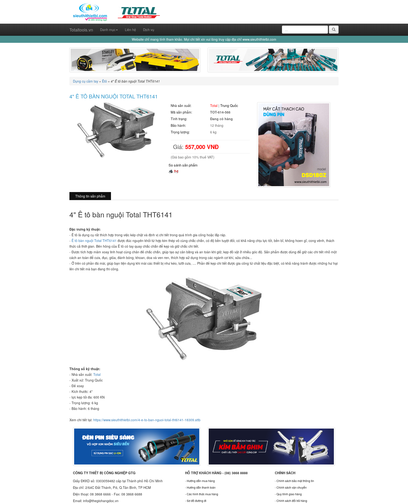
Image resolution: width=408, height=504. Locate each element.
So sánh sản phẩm (183, 164)
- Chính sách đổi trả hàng (291, 501)
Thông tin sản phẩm (90, 196)
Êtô (104, 81)
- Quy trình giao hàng (288, 494)
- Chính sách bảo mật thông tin (294, 481)
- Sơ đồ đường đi (195, 501)
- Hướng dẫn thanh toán (200, 487)
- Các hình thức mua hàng (201, 494)
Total (213, 105)
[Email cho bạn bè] (176, 170)
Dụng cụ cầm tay (85, 81)
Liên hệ (130, 29)
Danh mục (107, 29)
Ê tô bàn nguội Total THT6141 (94, 240)
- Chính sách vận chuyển (291, 487)
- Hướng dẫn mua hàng (200, 481)
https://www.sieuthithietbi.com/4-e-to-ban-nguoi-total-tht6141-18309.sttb (146, 419)
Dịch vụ (148, 29)
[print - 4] (171, 170)
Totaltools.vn (81, 29)
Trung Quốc (229, 105)
